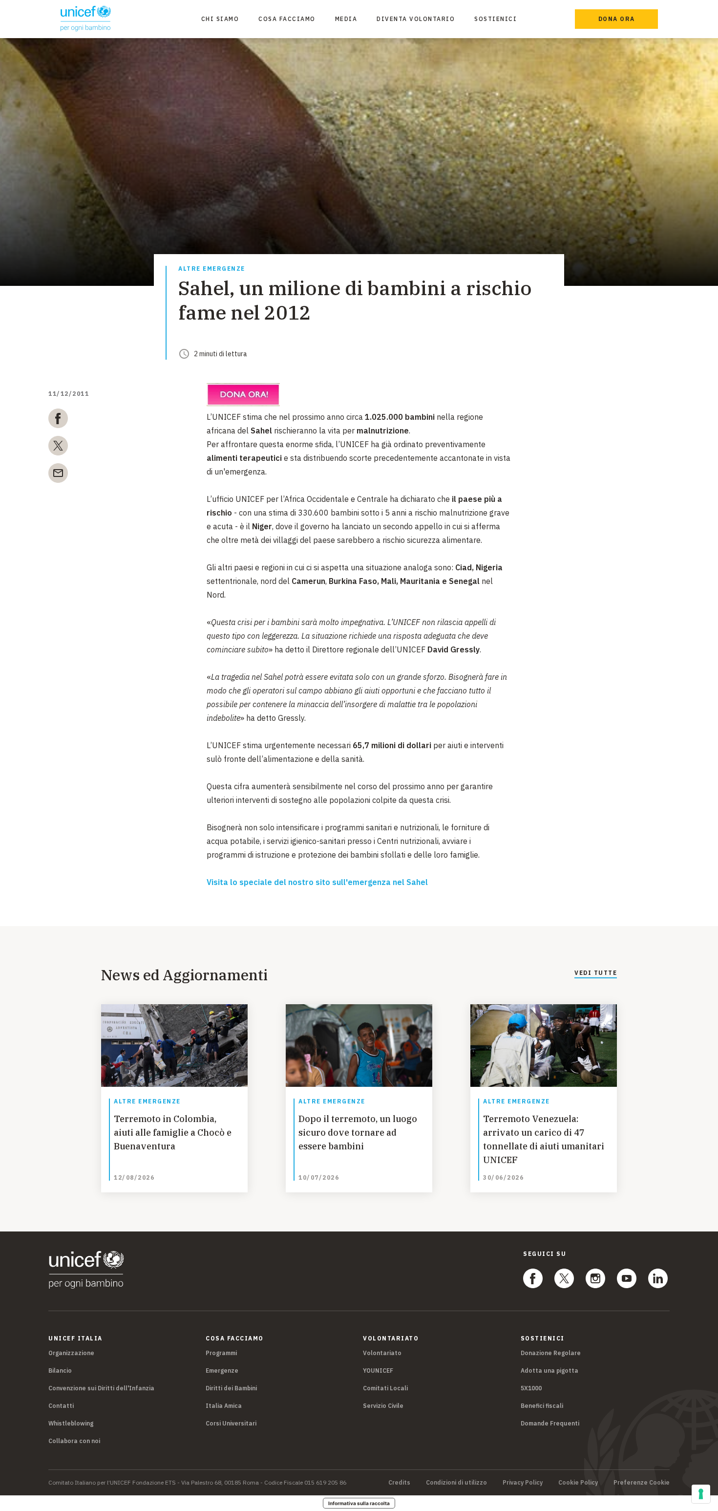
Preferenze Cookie (641, 1483)
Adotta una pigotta (549, 1370)
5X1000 (531, 1388)
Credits (399, 1483)
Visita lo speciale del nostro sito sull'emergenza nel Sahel (317, 882)
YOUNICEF (378, 1370)
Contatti (61, 1405)
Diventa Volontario (416, 18)
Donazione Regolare (551, 1353)
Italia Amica (224, 1405)
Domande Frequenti (550, 1423)
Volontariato (382, 1353)
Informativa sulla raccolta (359, 1503)
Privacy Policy (523, 1483)
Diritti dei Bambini (231, 1388)
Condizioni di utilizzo (456, 1483)
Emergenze (222, 1370)
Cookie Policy (578, 1483)
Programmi (221, 1353)
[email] (58, 475)
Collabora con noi (74, 1441)
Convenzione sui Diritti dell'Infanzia (101, 1388)
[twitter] (58, 447)
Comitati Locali (385, 1388)
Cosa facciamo (287, 18)
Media (346, 18)
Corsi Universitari (231, 1423)
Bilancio (60, 1370)
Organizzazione (71, 1353)
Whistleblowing (70, 1423)
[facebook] (58, 420)
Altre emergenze (211, 269)
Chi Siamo (220, 18)
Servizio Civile (383, 1405)
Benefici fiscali (542, 1405)
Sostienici (495, 18)
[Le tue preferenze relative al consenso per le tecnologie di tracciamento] (701, 1494)
